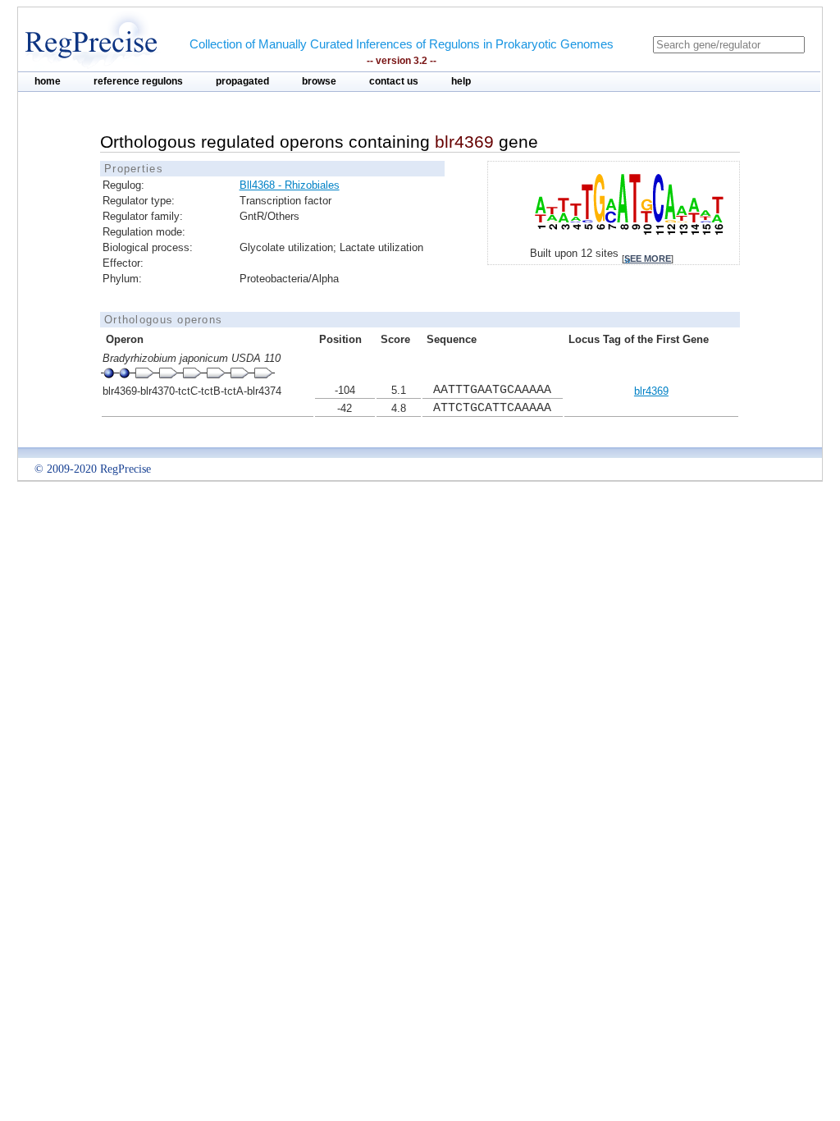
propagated (242, 81)
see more (647, 258)
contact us (393, 81)
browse (319, 81)
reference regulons (138, 81)
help (461, 81)
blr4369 (651, 391)
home (47, 81)
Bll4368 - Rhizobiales (290, 185)
